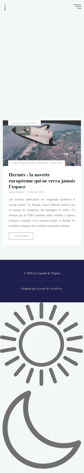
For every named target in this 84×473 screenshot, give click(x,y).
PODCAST (56, 163)
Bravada (41, 288)
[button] (42, 387)
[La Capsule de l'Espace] (9, 6)
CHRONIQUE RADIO (23, 163)
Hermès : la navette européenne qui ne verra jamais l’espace (42, 180)
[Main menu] (77, 7)
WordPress (56, 288)
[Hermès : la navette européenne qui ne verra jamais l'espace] (42, 143)
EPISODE (43, 163)
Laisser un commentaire (24, 123)
